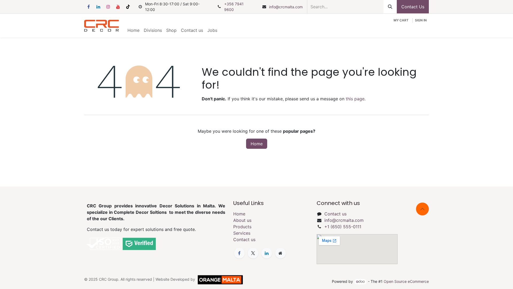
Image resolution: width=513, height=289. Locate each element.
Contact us (244, 239)
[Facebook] (88, 6)
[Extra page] (280, 253)
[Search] (390, 6)
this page (355, 98)
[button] (422, 209)
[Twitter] (253, 253)
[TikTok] (128, 6)
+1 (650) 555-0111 (342, 226)
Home (257, 143)
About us (242, 220)
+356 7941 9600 (234, 7)
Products (242, 226)
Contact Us (412, 6)
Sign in (421, 20)
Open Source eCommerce (406, 281)
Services (241, 233)
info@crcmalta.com (286, 7)
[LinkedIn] (98, 6)
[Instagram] (108, 6)
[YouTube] (118, 6)
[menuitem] (133, 30)
